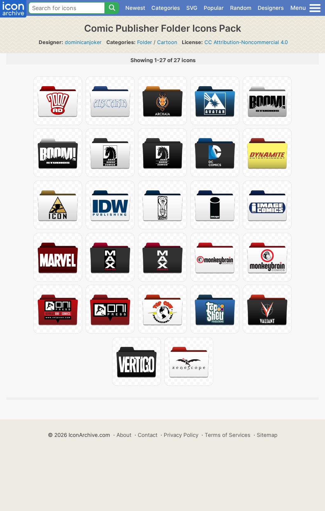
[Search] (111, 8)
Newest (135, 8)
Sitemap (267, 435)
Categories (165, 8)
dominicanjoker (83, 42)
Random (240, 8)
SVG (191, 8)
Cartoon (167, 42)
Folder (144, 42)
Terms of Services (227, 435)
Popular (214, 8)
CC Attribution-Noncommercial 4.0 (246, 42)
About (123, 435)
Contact (147, 435)
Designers (271, 8)
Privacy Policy (181, 435)
